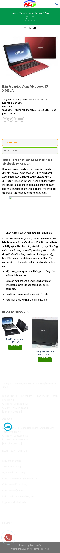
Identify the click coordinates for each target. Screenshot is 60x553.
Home (13, 13)
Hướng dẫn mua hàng (13, 472)
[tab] (30, 143)
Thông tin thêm (12, 151)
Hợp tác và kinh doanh (14, 502)
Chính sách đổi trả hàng (14, 484)
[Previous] (2, 344)
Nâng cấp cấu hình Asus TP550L (45, 352)
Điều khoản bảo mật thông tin (18, 496)
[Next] (57, 344)
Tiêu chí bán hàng (11, 466)
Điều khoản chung (11, 460)
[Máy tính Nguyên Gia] (30, 4)
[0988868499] (10, 539)
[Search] (56, 4)
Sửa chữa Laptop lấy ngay (30, 13)
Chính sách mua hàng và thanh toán (20, 478)
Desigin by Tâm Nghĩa (30, 545)
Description (10, 142)
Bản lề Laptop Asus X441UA (15, 340)
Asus (47, 13)
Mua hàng (15, 345)
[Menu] (4, 4)
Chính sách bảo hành (13, 490)
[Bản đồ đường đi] (12, 411)
